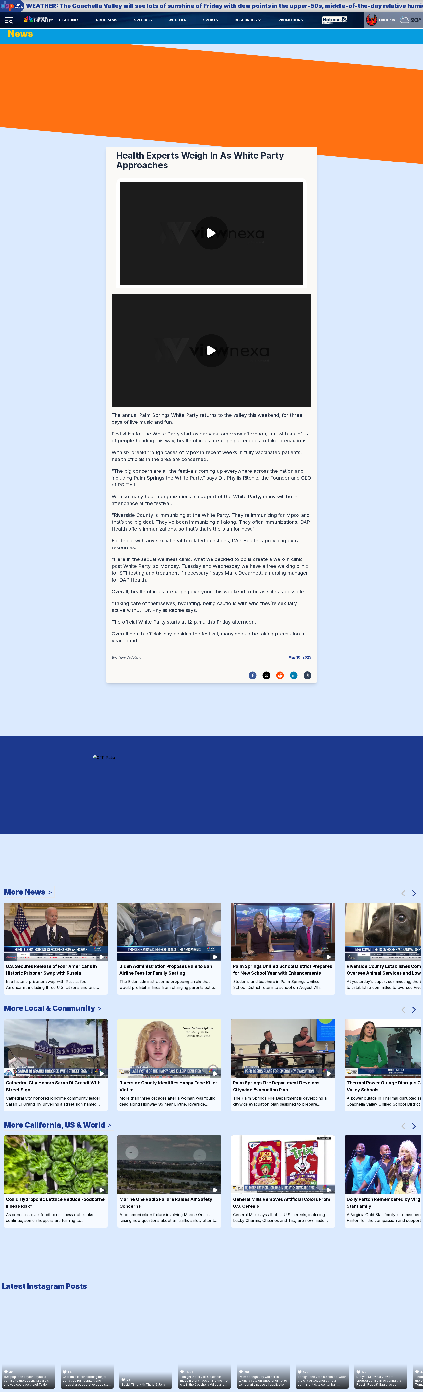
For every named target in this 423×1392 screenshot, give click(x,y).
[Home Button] (38, 20)
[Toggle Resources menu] (260, 20)
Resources (246, 20)
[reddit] (280, 675)
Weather (177, 20)
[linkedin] (294, 675)
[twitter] (266, 675)
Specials (143, 20)
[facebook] (253, 675)
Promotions (290, 20)
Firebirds (387, 20)
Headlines (69, 20)
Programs (106, 20)
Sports (210, 20)
